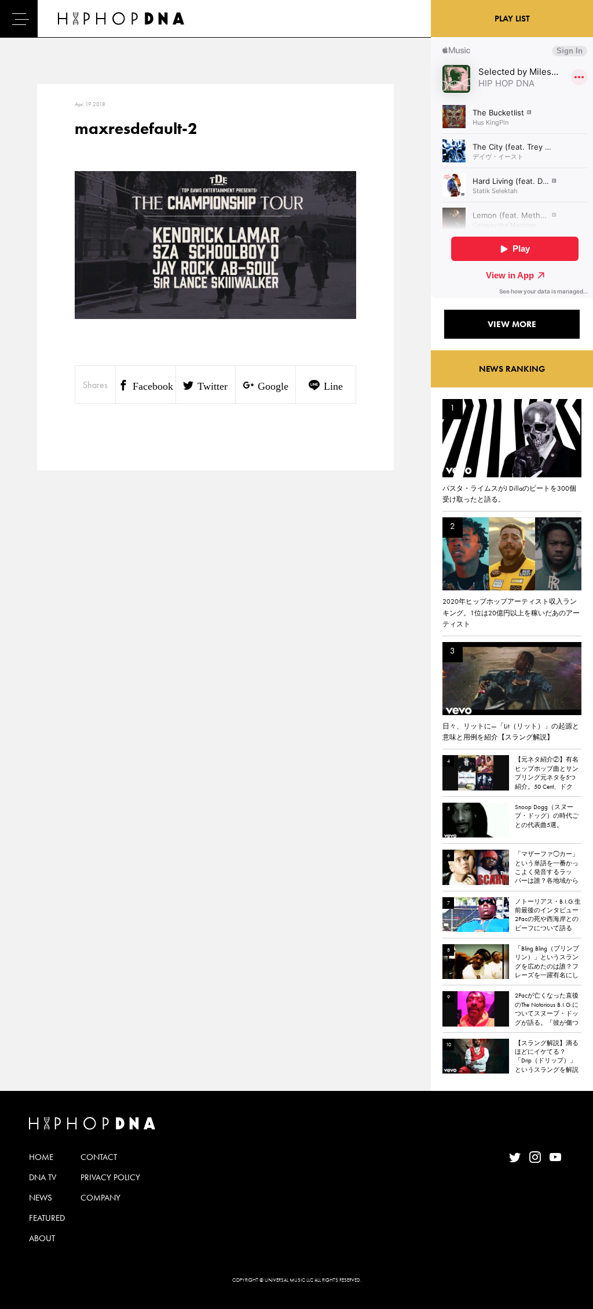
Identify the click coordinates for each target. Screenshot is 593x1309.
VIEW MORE (512, 324)
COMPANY (100, 1197)
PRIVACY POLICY (110, 1177)
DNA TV (42, 1177)
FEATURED (47, 1218)
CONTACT (98, 1157)
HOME (41, 1157)
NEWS (40, 1197)
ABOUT (42, 1238)
